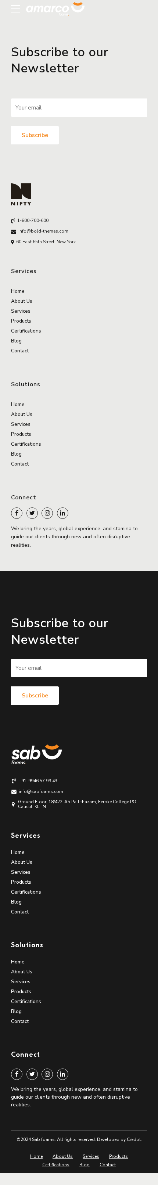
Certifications (26, 330)
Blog (16, 340)
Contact (20, 350)
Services (20, 311)
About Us (21, 301)
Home (18, 291)
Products (21, 320)
